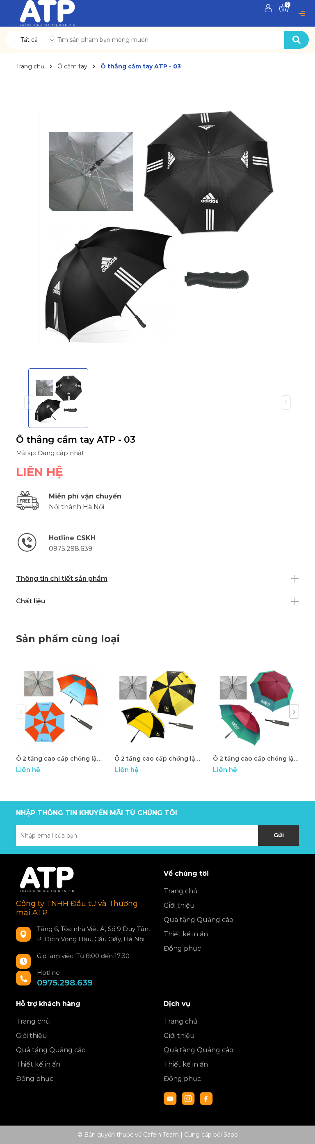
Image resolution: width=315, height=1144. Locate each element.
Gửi (279, 835)
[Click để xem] (157, 220)
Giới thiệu (179, 905)
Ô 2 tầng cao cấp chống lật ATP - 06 (256, 758)
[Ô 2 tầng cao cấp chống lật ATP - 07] (157, 707)
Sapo (231, 1134)
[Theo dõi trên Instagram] (189, 1098)
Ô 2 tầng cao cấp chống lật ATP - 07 (157, 758)
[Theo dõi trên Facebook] (206, 1098)
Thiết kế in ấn (186, 934)
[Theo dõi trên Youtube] (171, 1098)
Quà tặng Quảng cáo (198, 920)
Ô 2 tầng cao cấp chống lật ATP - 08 (59, 758)
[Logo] (47, 12)
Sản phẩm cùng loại (68, 639)
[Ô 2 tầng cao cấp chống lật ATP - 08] (59, 707)
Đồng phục (182, 948)
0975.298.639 (65, 983)
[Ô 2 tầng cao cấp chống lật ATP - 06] (256, 707)
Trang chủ (181, 891)
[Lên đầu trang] (300, 1130)
